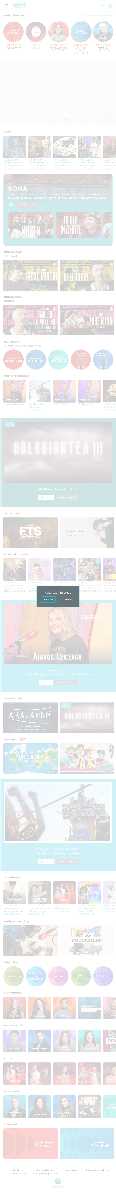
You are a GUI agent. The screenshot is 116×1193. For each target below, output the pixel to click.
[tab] (50, 119)
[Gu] (39, 1073)
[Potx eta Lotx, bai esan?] (87, 758)
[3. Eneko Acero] (64, 391)
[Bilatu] (104, 6)
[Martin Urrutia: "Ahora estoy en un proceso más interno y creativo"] (89, 147)
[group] (58, 37)
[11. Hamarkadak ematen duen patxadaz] (30, 225)
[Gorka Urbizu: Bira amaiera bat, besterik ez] (87, 532)
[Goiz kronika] (39, 1008)
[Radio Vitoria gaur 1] (14, 1106)
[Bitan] (64, 1073)
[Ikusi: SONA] (11, 205)
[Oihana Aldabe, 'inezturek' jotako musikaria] (39, 147)
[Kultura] (58, 976)
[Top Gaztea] (89, 1073)
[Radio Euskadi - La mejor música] (81, 32)
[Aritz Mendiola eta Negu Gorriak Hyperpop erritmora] (89, 892)
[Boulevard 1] (14, 1041)
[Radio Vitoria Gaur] (64, 1106)
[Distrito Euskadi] (39, 1041)
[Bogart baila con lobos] (89, 1106)
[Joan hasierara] (19, 6)
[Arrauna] (89, 1008)
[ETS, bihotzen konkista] (30, 532)
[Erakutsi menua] (6, 6)
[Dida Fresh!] (14, 1073)
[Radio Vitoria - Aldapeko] (103, 32)
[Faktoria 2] (64, 1008)
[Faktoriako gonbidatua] (81, 359)
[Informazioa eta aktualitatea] (36, 976)
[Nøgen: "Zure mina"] (87, 320)
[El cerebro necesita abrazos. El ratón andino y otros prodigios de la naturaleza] (39, 892)
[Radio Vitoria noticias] (58, 359)
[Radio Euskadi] (87, 1143)
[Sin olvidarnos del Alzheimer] (64, 147)
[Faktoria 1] (14, 1008)
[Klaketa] (89, 569)
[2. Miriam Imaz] (89, 391)
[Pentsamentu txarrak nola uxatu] (14, 892)
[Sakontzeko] (103, 976)
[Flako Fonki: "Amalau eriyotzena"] (30, 320)
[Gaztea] (36, 32)
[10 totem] (14, 569)
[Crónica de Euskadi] (64, 1041)
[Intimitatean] (39, 569)
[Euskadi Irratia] (30, 1143)
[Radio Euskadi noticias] (36, 359)
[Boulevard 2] (89, 1041)
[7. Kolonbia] (39, 391)
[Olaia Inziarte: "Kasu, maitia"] (30, 275)
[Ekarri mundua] (30, 940)
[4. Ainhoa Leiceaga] (14, 391)
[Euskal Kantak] (13, 32)
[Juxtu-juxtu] (58, 92)
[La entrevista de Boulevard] (103, 359)
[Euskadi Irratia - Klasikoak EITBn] (58, 32)
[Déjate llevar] (39, 1106)
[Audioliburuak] (13, 976)
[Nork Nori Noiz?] (64, 569)
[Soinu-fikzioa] (81, 976)
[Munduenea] (30, 758)
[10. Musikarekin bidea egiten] (78, 225)
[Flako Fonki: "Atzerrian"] (87, 275)
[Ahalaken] (30, 717)
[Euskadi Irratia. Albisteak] (13, 359)
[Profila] (110, 6)
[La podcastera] (87, 940)
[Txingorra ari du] (64, 892)
